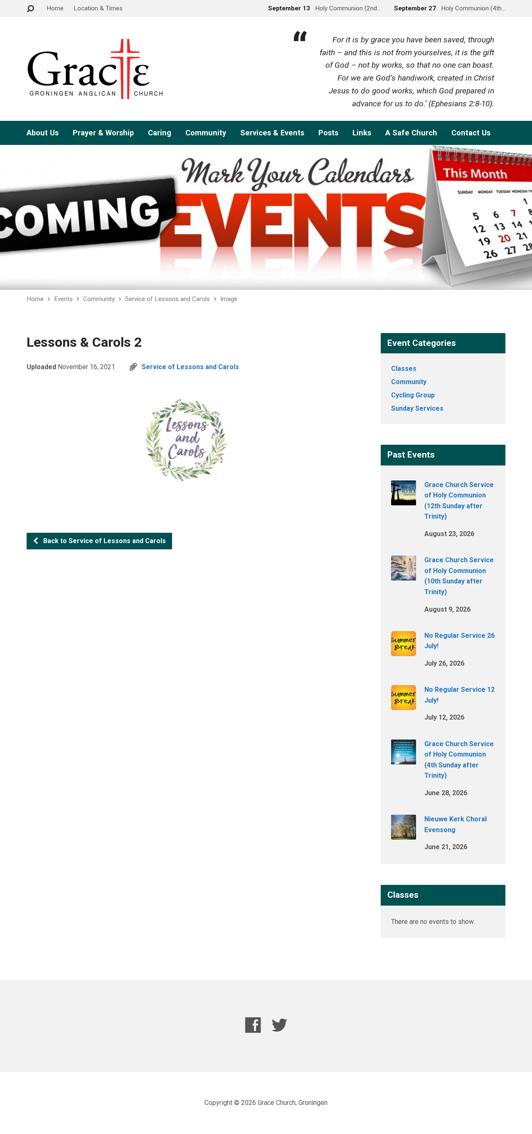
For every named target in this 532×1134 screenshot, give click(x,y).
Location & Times (98, 8)
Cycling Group (413, 395)
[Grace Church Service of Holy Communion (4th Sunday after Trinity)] (403, 758)
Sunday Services (417, 408)
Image (228, 299)
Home (55, 8)
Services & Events (272, 133)
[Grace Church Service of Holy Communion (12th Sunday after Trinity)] (403, 499)
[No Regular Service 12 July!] (403, 704)
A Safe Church (411, 133)
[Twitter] (279, 1025)
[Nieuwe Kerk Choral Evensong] (403, 834)
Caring (159, 133)
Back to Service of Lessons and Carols (104, 541)
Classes (403, 368)
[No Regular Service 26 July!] (403, 650)
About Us (43, 133)
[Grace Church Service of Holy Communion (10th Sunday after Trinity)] (403, 575)
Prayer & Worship (103, 133)
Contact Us (470, 133)
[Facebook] (253, 1025)
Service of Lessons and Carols (167, 299)
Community (205, 133)
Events (63, 299)
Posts (328, 133)
